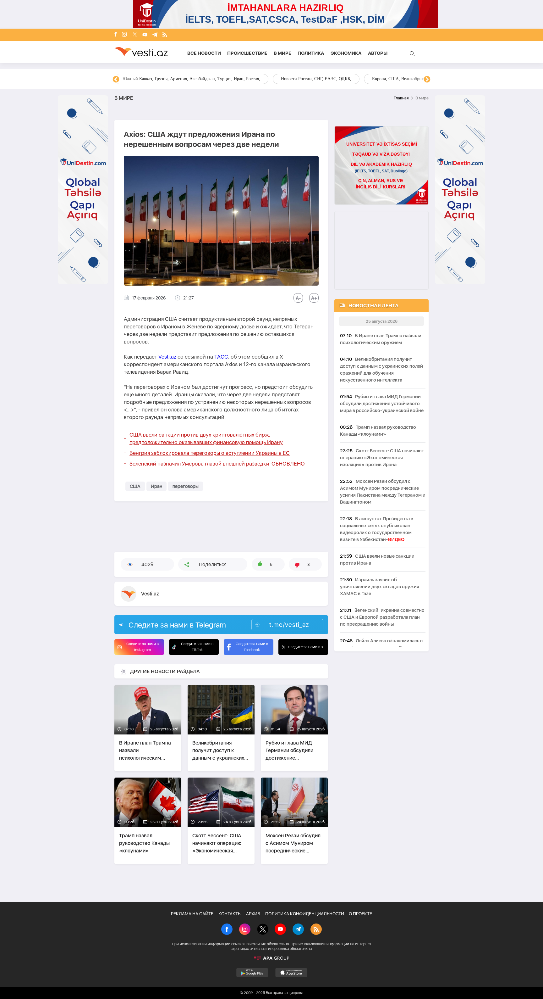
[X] (262, 930)
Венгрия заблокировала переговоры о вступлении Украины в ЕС (209, 453)
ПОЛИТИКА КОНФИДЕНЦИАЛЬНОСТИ (304, 913)
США (135, 486)
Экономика (346, 53)
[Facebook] (115, 35)
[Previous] (116, 79)
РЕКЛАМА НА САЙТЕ (192, 913)
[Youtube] (144, 35)
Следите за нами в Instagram (142, 647)
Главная (401, 98)
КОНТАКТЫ (229, 913)
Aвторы (377, 53)
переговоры (186, 486)
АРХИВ (253, 913)
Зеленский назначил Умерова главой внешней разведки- (217, 463)
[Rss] (164, 35)
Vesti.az (167, 357)
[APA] (271, 958)
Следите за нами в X (306, 647)
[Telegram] (154, 35)
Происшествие (247, 53)
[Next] (427, 79)
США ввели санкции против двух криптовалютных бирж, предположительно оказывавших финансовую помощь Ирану (206, 438)
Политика (311, 53)
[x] (134, 35)
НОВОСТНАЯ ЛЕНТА (373, 306)
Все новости (204, 53)
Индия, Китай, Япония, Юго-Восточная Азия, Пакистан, (310, 78)
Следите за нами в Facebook (252, 647)
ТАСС (221, 357)
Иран (156, 486)
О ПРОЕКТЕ (360, 913)
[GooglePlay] (252, 972)
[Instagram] (124, 35)
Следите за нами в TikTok (197, 647)
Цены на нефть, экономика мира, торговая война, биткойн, (179, 78)
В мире (282, 53)
